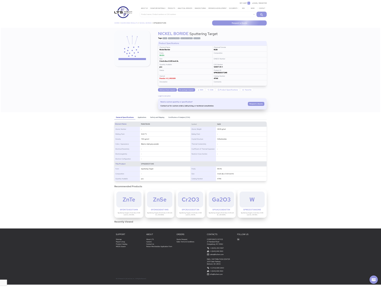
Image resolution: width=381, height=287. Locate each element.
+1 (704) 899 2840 (217, 268)
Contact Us (150, 244)
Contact (262, 8)
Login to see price (164, 96)
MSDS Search (121, 246)
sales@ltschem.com (217, 254)
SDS (243, 8)
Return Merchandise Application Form (159, 246)
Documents (233, 8)
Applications (142, 117)
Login (254, 3)
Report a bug (120, 242)
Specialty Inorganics (186, 38)
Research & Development (217, 8)
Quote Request (182, 239)
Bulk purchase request (167, 90)
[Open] (254, 14)
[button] (210, 90)
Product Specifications (227, 90)
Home (116, 23)
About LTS (150, 239)
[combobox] (196, 14)
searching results (129, 23)
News (253, 8)
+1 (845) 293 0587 (217, 248)
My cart (243, 3)
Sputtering (197, 38)
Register (263, 3)
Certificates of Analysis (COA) (179, 117)
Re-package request (186, 90)
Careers (149, 242)
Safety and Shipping (157, 117)
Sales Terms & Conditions (185, 242)
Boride (165, 38)
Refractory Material (173, 38)
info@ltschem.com (216, 274)
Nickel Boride (146, 23)
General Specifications (125, 117)
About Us (144, 8)
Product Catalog (121, 244)
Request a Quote (239, 23)
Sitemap (119, 239)
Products (171, 8)
